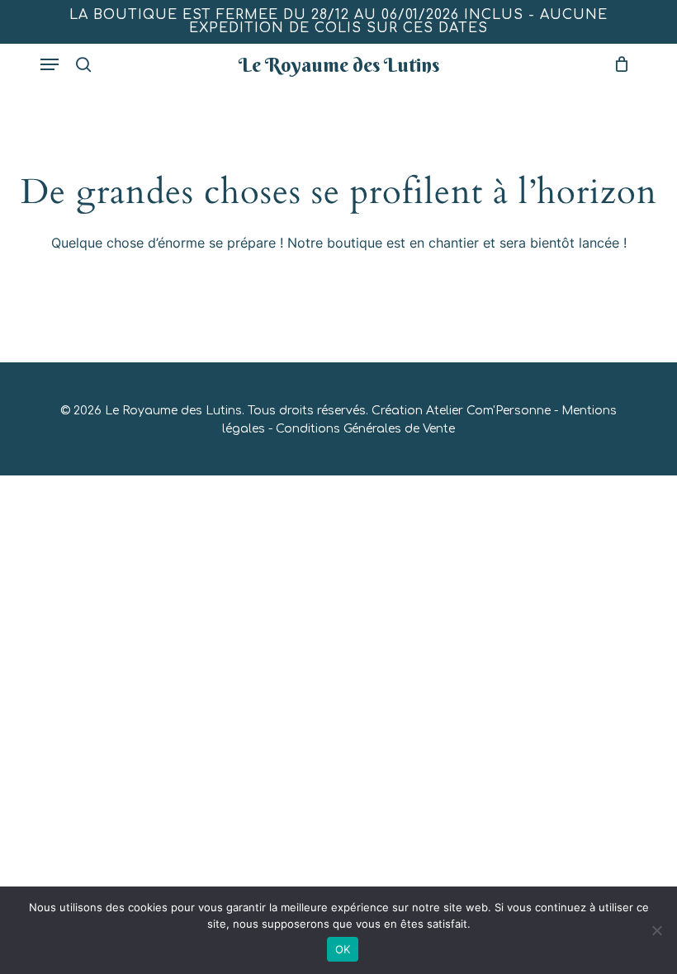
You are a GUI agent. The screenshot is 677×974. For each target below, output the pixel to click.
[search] (83, 64)
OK (343, 949)
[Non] (656, 930)
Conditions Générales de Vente (365, 429)
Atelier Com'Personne (488, 410)
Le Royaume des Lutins (339, 64)
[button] (49, 64)
